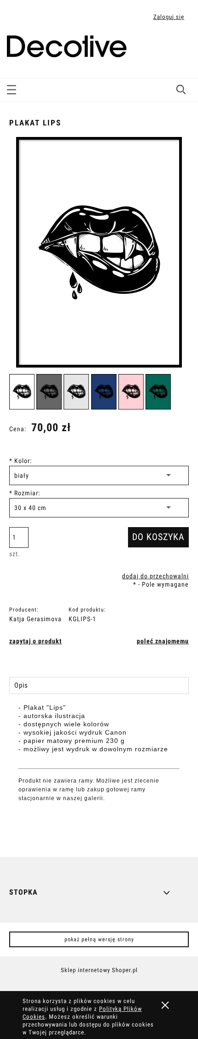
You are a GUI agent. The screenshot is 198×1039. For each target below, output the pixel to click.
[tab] (99, 685)
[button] (11, 88)
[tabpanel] (99, 772)
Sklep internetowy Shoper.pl (99, 970)
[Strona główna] (67, 45)
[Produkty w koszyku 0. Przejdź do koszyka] (181, 47)
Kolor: (20, 460)
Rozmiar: (24, 493)
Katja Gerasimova (35, 619)
